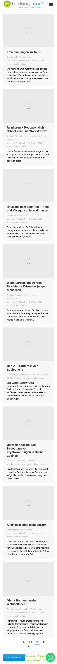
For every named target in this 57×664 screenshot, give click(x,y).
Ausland (10, 136)
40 (44, 642)
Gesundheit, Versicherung (26, 295)
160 (28, 646)
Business (21, 375)
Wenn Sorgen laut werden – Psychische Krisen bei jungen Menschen (26, 286)
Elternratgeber (25, 57)
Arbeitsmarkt (12, 57)
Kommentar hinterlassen (17, 64)
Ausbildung (11, 375)
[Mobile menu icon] (51, 5)
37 (24, 642)
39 (37, 642)
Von (16, 61)
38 (30, 642)
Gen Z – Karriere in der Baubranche (22, 367)
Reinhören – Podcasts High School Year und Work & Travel (27, 129)
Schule (44, 136)
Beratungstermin (14, 657)
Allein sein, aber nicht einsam (27, 525)
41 (50, 642)
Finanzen (11, 461)
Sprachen (11, 140)
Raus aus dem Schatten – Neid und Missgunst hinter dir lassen (28, 208)
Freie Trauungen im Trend (24, 52)
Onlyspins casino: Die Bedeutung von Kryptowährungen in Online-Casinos (26, 450)
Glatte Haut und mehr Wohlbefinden (21, 602)
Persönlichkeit (34, 136)
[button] (50, 657)
